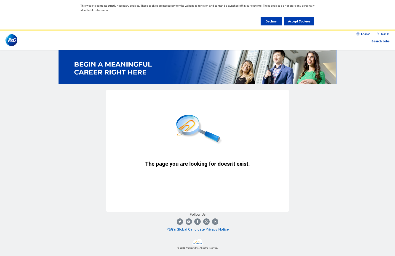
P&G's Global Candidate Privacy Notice (197, 229)
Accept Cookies (299, 21)
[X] (206, 221)
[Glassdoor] (180, 221)
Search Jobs (380, 41)
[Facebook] (197, 221)
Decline (271, 21)
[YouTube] (189, 221)
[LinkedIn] (215, 221)
